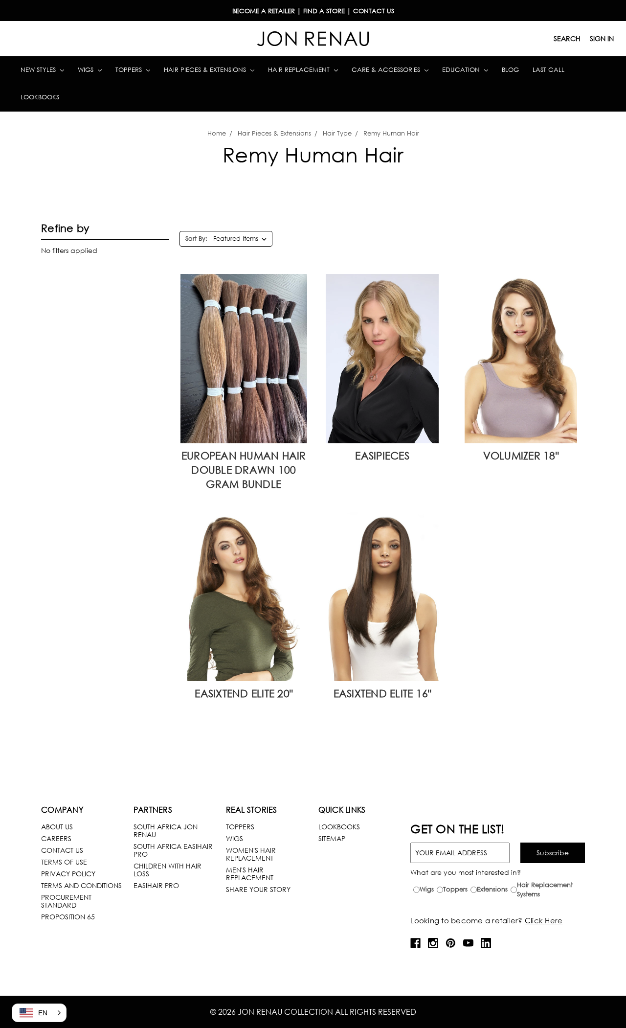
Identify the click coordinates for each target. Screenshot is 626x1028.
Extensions (492, 889)
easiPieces (382, 455)
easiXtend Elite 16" (382, 693)
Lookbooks (40, 97)
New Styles (39, 70)
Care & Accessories (387, 70)
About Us (57, 826)
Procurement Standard (66, 901)
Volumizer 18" (521, 455)
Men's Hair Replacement (249, 873)
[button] (39, 1013)
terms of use (64, 862)
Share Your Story (258, 889)
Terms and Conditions (81, 885)
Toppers (129, 70)
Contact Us (62, 850)
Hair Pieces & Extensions (206, 70)
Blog (510, 70)
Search (567, 38)
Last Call (548, 70)
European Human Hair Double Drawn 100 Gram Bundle (243, 470)
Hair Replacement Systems (545, 890)
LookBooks (339, 826)
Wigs (86, 70)
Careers (56, 838)
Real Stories (251, 809)
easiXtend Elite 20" (243, 693)
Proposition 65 (68, 916)
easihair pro (156, 885)
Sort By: (196, 238)
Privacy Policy (68, 873)
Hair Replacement (300, 70)
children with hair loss (167, 869)
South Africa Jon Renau (166, 830)
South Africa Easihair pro (173, 850)
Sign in (602, 38)
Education (462, 70)
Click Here (544, 920)
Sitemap (331, 838)
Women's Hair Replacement (251, 854)
